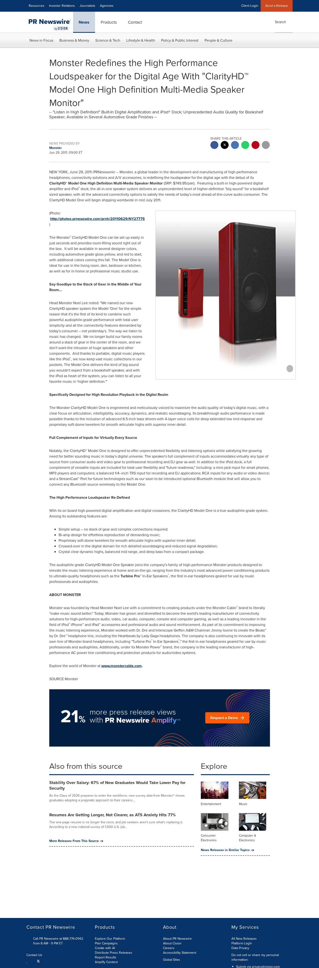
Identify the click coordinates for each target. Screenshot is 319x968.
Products (109, 22)
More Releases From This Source (74, 841)
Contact (135, 22)
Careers (168, 948)
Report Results (105, 957)
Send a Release (276, 5)
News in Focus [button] (41, 40)
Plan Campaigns (106, 943)
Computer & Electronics (247, 838)
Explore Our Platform (110, 938)
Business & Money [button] (74, 40)
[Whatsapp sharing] (245, 145)
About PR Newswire (177, 938)
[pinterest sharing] (255, 145)
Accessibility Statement (179, 952)
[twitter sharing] (225, 145)
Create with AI (105, 948)
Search (280, 22)
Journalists (87, 5)
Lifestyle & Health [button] (140, 40)
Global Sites (172, 959)
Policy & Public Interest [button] (179, 40)
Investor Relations (62, 5)
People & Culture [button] (218, 40)
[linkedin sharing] (235, 145)
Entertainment (211, 804)
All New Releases (244, 938)
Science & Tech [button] (107, 40)
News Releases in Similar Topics (225, 850)
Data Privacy (240, 948)
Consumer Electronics (209, 838)
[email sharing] (266, 145)
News (84, 22)
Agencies (106, 5)
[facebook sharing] (214, 145)
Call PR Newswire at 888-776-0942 (58, 938)
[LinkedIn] (27, 961)
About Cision (172, 943)
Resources (36, 5)
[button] (225, 298)
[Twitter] (38, 961)
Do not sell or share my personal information (255, 957)
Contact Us (34, 955)
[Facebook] (32, 961)
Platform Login (241, 943)
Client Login (249, 5)
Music (243, 804)
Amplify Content (106, 962)
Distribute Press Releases (113, 952)
